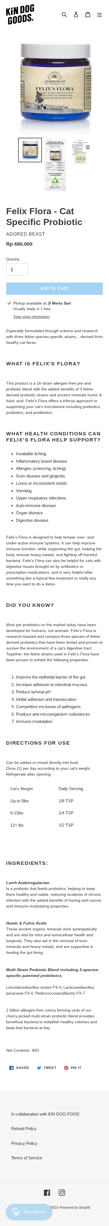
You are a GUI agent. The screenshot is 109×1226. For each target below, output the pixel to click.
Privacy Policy (24, 1143)
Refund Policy (24, 1128)
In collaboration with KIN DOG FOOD (45, 1114)
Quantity (13, 259)
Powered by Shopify (75, 1208)
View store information (31, 317)
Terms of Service (26, 1157)
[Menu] (99, 14)
